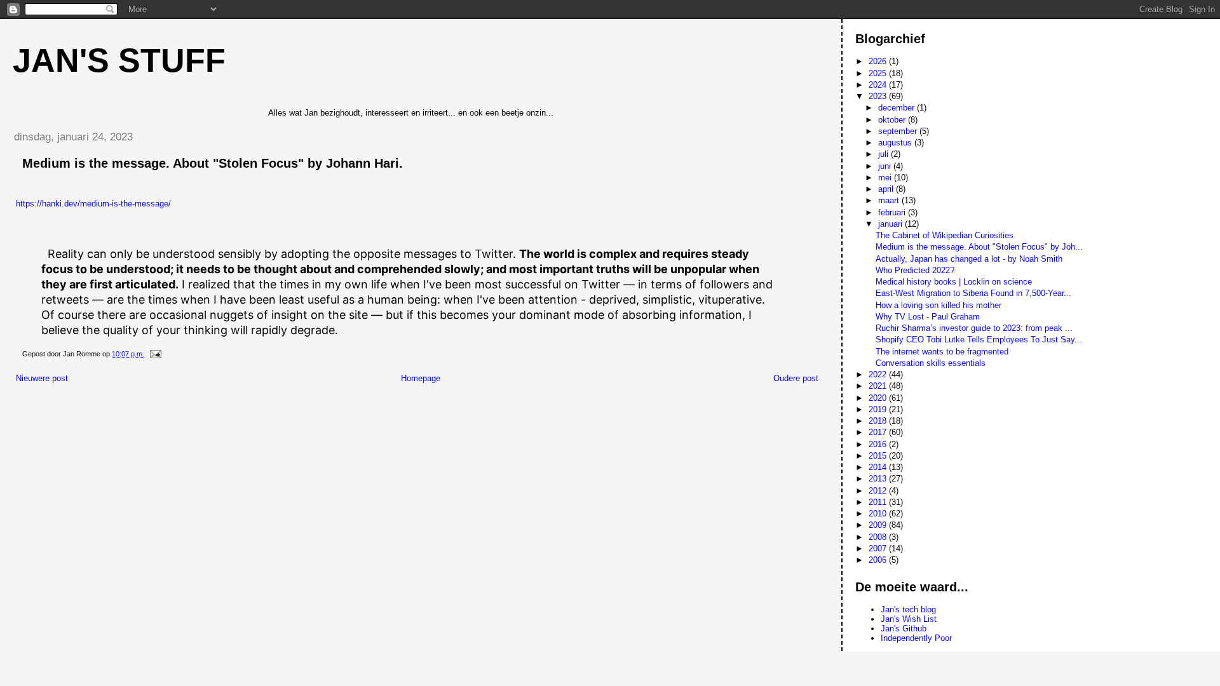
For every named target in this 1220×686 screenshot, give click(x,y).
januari (891, 224)
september (898, 131)
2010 (879, 513)
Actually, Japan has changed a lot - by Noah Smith (969, 259)
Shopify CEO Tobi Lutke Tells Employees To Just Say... (979, 339)
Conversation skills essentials (931, 363)
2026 (879, 61)
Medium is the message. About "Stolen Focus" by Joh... (979, 247)
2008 (879, 537)
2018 (879, 421)
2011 (879, 502)
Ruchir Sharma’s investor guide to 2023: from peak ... (974, 328)
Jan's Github (903, 628)
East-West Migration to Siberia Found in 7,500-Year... (973, 293)
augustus (896, 142)
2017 (879, 432)
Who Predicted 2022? (915, 270)
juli (884, 154)
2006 (879, 560)
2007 (879, 548)
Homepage (420, 378)
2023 (879, 96)
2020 (879, 398)
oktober (893, 119)
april (887, 189)
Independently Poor (916, 638)
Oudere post (795, 378)
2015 (879, 456)
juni (885, 166)
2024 (879, 85)
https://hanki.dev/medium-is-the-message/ (93, 203)
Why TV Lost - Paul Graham (928, 316)
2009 (879, 525)
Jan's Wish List (909, 619)
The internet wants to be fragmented (942, 351)
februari (893, 212)
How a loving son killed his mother (938, 305)
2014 (879, 467)
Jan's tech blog (908, 609)
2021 (879, 386)
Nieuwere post (42, 378)
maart (890, 200)
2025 (879, 73)
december (897, 107)
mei (886, 177)
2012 (879, 490)
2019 (879, 409)
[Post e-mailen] (154, 354)
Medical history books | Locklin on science (954, 281)
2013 (879, 478)
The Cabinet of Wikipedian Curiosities (944, 235)
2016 (879, 444)
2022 (879, 374)
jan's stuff (119, 60)
